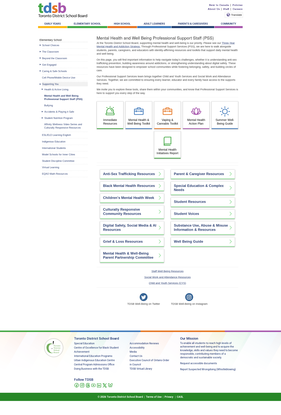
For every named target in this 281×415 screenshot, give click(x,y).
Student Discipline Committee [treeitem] (58, 160)
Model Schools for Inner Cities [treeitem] (58, 154)
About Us (214, 9)
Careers (238, 9)
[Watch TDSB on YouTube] (93, 385)
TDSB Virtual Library (141, 368)
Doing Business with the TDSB (91, 368)
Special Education (84, 343)
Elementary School (87, 23)
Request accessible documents (198, 363)
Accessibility (137, 347)
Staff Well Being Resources (167, 271)
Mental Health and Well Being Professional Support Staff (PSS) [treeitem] (63, 97)
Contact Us (136, 356)
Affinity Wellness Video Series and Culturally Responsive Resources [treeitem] (63, 126)
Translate (236, 14)
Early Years (52, 23)
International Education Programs (93, 356)
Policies (237, 5)
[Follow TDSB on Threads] (87, 385)
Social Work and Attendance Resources (167, 277)
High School (122, 23)
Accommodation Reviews (144, 343)
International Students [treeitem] (54, 148)
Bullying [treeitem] (48, 105)
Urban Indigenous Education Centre (94, 360)
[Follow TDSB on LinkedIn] (99, 385)
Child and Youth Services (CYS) (167, 283)
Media (133, 351)
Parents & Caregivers (193, 23)
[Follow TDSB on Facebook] (76, 385)
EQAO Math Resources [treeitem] (55, 173)
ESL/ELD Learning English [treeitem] (56, 135)
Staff (226, 9)
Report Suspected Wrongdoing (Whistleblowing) (208, 369)
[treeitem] (65, 45)
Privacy (169, 396)
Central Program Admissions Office (94, 364)
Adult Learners (154, 23)
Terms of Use (154, 396)
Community (228, 23)
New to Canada (219, 5)
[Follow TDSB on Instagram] (82, 385)
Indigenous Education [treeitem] (53, 141)
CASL (180, 396)
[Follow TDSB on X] (104, 385)
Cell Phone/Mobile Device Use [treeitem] (58, 77)
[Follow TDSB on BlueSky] (110, 385)
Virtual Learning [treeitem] (50, 167)
